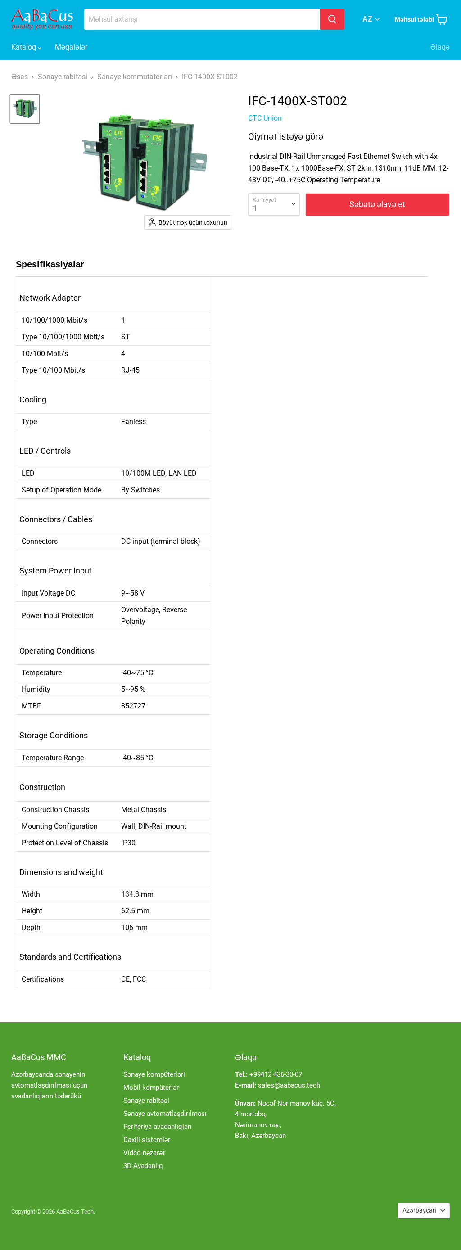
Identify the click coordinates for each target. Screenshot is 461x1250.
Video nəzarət (144, 1153)
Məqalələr (71, 47)
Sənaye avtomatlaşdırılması (165, 1114)
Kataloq (24, 47)
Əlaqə (440, 47)
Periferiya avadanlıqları (157, 1127)
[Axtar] (332, 19)
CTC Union (265, 118)
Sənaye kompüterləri (154, 1074)
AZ (367, 19)
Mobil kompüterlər (151, 1087)
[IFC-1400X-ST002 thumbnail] (24, 109)
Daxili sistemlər (146, 1140)
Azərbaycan (419, 1210)
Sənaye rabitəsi (146, 1101)
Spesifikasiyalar (50, 264)
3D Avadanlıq (143, 1166)
